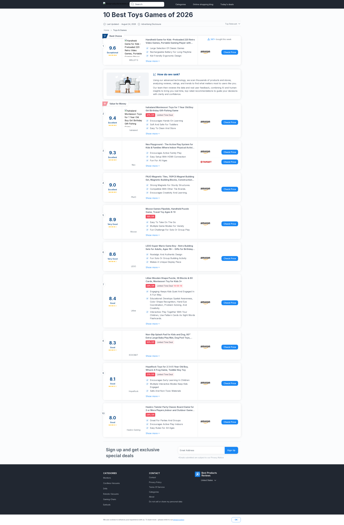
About (151, 497)
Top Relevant (231, 24)
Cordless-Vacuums (111, 483)
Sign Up (231, 450)
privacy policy (178, 520)
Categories (180, 4)
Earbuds (106, 505)
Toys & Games (120, 30)
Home (106, 30)
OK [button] (236, 520)
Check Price (230, 52)
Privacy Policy (155, 482)
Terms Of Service (157, 487)
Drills (105, 488)
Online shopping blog (203, 4)
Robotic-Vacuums (111, 494)
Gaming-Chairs (109, 499)
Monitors (107, 478)
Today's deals (227, 4)
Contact (152, 477)
